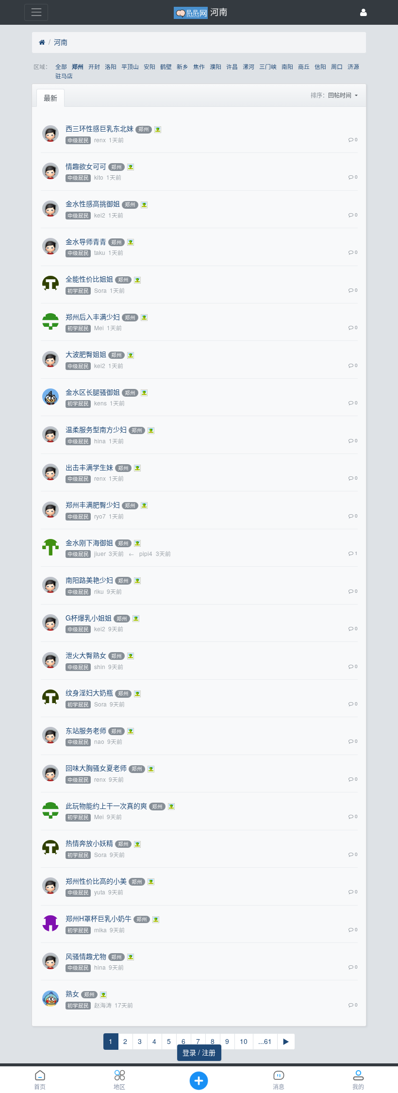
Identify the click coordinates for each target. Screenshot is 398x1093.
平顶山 (130, 66)
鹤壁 (166, 66)
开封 (94, 66)
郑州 (77, 67)
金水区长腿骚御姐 (93, 392)
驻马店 (64, 75)
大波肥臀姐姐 (86, 354)
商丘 (304, 66)
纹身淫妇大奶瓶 (89, 692)
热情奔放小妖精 (89, 843)
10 (244, 1041)
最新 (50, 97)
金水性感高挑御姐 (93, 203)
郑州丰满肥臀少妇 (93, 504)
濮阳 (215, 66)
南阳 (287, 66)
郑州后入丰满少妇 (93, 316)
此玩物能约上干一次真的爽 (106, 805)
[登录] (363, 12)
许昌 (232, 66)
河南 (60, 42)
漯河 (248, 66)
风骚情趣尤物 (86, 956)
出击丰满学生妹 (89, 467)
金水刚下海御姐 (89, 542)
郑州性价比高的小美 (96, 881)
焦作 (199, 66)
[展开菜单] (36, 12)
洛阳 (110, 66)
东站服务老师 (86, 730)
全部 (61, 66)
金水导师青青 (86, 241)
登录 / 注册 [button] (199, 1052)
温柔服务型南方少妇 (96, 429)
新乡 (182, 66)
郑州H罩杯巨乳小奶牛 (99, 918)
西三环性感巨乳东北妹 (99, 128)
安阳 (149, 66)
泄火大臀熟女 (86, 655)
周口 (337, 66)
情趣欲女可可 (86, 166)
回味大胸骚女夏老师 (96, 768)
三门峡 (268, 66)
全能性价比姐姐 (89, 279)
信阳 (320, 66)
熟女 (72, 993)
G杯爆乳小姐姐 (89, 617)
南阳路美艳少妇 (89, 580)
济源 (353, 66)
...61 (265, 1041)
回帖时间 (340, 95)
